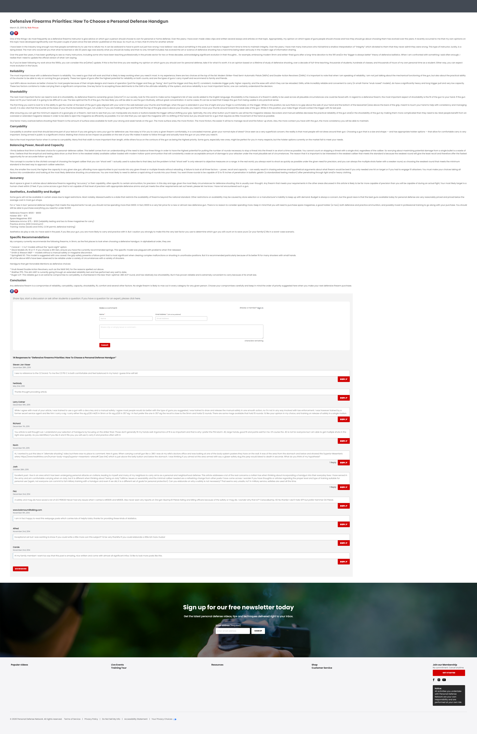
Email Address (168, 314)
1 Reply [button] (333, 462)
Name (102, 314)
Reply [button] (343, 379)
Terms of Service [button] (72, 719)
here (137, 298)
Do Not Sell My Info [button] (111, 719)
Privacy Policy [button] (91, 719)
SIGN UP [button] (258, 631)
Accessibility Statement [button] (136, 719)
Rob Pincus (33, 27)
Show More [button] (20, 569)
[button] (12, 33)
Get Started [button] (449, 672)
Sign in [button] (260, 308)
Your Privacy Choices (162, 719)
